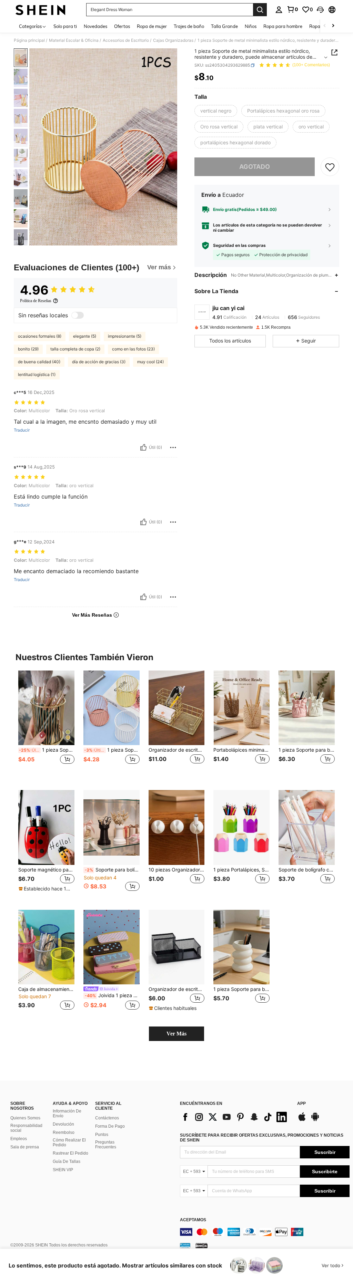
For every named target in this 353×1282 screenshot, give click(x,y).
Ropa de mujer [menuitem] (152, 26)
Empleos (18, 1138)
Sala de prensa (24, 1147)
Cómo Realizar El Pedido (69, 1142)
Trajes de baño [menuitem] (189, 26)
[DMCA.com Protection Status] (201, 1245)
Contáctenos (107, 1118)
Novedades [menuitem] (95, 26)
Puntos (101, 1134)
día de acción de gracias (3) (98, 361)
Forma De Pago (110, 1126)
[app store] (302, 1120)
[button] (320, 10)
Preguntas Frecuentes (105, 1144)
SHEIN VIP (63, 1169)
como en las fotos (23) (133, 348)
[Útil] (143, 447)
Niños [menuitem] (250, 26)
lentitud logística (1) (37, 374)
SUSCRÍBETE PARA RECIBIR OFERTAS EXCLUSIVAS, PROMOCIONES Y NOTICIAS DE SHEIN (261, 1138)
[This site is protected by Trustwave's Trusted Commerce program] (185, 1245)
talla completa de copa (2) (75, 348)
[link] (292, 9)
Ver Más (176, 1034)
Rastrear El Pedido (70, 1153)
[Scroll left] (324, 26)
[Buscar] (260, 9)
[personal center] (279, 10)
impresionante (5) (124, 336)
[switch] (77, 315)
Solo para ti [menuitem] (65, 26)
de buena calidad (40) (39, 361)
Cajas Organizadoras (173, 40)
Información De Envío (67, 1113)
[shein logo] (40, 9)
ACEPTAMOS (193, 1220)
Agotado (254, 166)
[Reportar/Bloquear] (173, 447)
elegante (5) (84, 336)
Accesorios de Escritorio (126, 40)
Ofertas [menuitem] (122, 26)
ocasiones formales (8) (39, 336)
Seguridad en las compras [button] (239, 245)
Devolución (63, 1124)
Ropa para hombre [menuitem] (282, 26)
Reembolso (63, 1132)
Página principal (29, 40)
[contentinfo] (265, 1232)
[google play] (315, 1120)
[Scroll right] (333, 26)
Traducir (22, 430)
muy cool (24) (150, 361)
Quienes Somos (25, 1118)
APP (301, 1103)
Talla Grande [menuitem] (224, 26)
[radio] (215, 111)
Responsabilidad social (26, 1128)
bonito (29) (28, 348)
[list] (235, 1117)
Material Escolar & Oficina (74, 40)
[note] (45, 888)
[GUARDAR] (330, 166)
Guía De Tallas (66, 1161)
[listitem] (46, 725)
